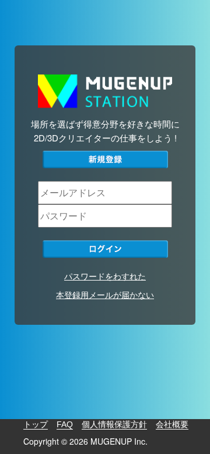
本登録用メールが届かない (105, 294)
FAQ (65, 424)
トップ (35, 424)
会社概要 (172, 424)
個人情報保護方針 (114, 424)
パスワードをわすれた (105, 276)
